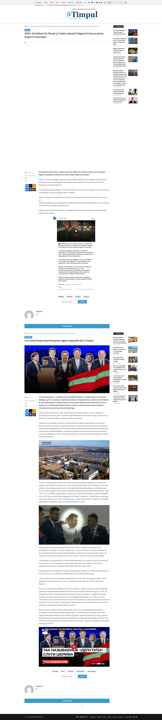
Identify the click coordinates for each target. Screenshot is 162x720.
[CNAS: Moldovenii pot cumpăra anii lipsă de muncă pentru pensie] (133, 92)
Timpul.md (30, 173)
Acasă (27, 26)
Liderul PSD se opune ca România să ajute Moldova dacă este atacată (119, 99)
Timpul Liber (79, 2)
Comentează (67, 326)
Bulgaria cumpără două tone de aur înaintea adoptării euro (119, 50)
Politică (46, 2)
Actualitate (39, 2)
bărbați (61, 296)
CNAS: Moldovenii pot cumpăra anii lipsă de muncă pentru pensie (118, 91)
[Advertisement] (125, 133)
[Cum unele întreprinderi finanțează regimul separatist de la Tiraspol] (133, 32)
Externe (63, 2)
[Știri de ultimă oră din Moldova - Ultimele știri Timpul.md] (81, 14)
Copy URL (82, 301)
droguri (78, 296)
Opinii (51, 2)
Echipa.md (57, 185)
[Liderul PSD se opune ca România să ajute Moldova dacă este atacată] (133, 100)
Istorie (57, 2)
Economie (70, 2)
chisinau (70, 296)
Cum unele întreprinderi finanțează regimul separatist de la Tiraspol (119, 32)
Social (39, 26)
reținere (86, 296)
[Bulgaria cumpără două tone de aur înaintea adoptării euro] (133, 51)
